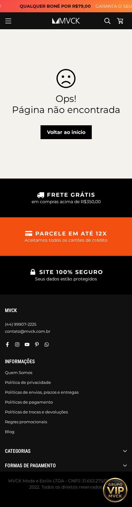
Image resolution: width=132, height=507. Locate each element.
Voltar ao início (66, 132)
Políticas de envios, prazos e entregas (42, 392)
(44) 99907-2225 (20, 324)
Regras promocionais (26, 421)
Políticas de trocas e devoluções (36, 411)
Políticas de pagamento (29, 402)
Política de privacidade (28, 382)
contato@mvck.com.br (27, 331)
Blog (9, 431)
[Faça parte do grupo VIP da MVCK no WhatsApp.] (115, 490)
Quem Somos (18, 372)
